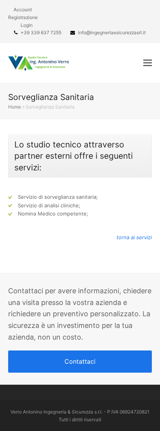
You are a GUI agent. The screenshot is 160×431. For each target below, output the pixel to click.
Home (14, 107)
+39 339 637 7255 (41, 32)
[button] (147, 62)
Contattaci (80, 361)
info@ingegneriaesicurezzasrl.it (112, 32)
